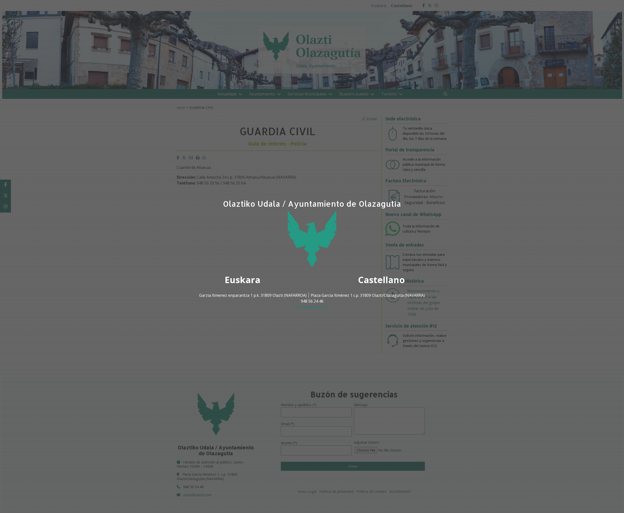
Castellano (381, 280)
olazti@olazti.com (312, 307)
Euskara (242, 280)
